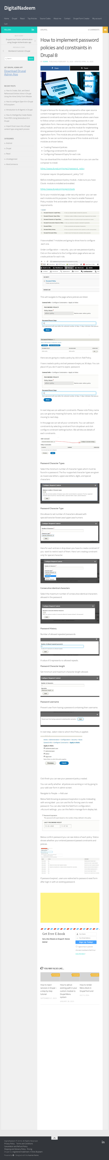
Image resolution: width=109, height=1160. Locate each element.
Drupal (14, 18)
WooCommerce (12, 164)
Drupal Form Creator (81, 18)
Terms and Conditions (24, 1144)
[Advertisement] (69, 908)
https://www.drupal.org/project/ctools (57, 189)
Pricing (29, 1149)
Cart (5, 24)
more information (80, 953)
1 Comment (76, 975)
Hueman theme (33, 1155)
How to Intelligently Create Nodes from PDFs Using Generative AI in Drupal (18, 118)
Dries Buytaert (36, 1152)
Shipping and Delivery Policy (15, 1149)
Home (6, 18)
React (22, 18)
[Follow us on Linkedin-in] (33, 29)
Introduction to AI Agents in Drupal (19, 110)
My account (97, 18)
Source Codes (45, 18)
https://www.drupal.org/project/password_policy (62, 168)
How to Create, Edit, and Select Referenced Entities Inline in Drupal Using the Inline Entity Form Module (18, 93)
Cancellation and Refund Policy (15, 1146)
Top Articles (32, 18)
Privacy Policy (9, 1144)
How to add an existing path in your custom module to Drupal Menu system (68, 991)
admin (45, 62)
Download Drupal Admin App (15, 72)
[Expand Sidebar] (105, 30)
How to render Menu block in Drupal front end (86, 988)
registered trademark (21, 1152)
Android (9, 143)
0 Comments (93, 30)
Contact (67, 18)
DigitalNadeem (19, 8)
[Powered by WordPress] (13, 1155)
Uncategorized (11, 159)
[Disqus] (69, 1038)
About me (57, 18)
